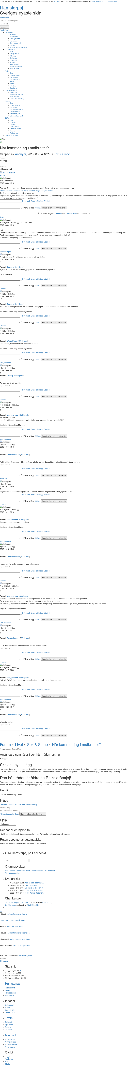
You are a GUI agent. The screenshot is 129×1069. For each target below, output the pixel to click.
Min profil (11, 1035)
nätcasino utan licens (15, 926)
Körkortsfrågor (15, 114)
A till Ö (12, 62)
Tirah (2, 217)
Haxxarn (3, 478)
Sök (6, 1061)
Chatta (7, 1064)
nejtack (3, 399)
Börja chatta (47, 902)
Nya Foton (9, 1024)
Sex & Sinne (62, 154)
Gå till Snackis (33, 905)
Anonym (20, 154)
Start (11, 51)
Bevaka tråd (7, 169)
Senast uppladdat (16, 66)
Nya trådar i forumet (17, 94)
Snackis (12, 122)
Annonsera (14, 36)
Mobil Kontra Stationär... (34, 893)
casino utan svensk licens (17, 914)
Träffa (7, 118)
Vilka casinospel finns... (33, 885)
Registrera (9, 1059)
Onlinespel (14, 58)
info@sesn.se (87, 1067)
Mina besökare (11, 1044)
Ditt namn (13, 107)
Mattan (7, 101)
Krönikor (13, 86)
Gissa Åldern (14, 126)
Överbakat (13, 88)
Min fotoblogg (10, 1042)
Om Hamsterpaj (15, 43)
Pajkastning (14, 133)
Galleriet (13, 124)
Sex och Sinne (11, 1010)
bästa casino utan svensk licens (12, 920)
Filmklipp (13, 56)
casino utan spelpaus (21, 945)
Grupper (8, 1029)
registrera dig (71, 213)
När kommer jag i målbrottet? (76, 744)
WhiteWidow (12, 341)
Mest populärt (14, 64)
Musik (12, 84)
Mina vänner (10, 1047)
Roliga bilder (14, 54)
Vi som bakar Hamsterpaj (18, 47)
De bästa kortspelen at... (34, 887)
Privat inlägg (28, 207)
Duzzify (3, 288)
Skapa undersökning (17, 99)
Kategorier (13, 60)
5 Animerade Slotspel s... (35, 890)
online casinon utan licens (20, 939)
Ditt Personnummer (16, 109)
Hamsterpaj (9, 32)
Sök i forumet (14, 96)
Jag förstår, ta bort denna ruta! (104, 1)
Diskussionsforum (11, 90)
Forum (5, 744)
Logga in (58, 213)
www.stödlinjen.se (25, 955)
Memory (13, 131)
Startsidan (13, 34)
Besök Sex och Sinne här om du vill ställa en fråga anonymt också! (26, 190)
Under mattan (10, 1012)
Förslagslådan (15, 39)
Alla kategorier (15, 75)
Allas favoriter (14, 69)
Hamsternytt (14, 41)
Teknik (12, 81)
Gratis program (15, 111)
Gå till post (19, 267)
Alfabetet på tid (15, 105)
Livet (19, 744)
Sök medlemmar (15, 129)
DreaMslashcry (13, 454)
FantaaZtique (5, 251)
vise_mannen (5, 362)
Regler (12, 45)
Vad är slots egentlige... (34, 882)
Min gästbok (10, 1039)
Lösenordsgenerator (17, 116)
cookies (57, 1)
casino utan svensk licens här (18, 932)
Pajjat (7, 71)
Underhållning (10, 49)
